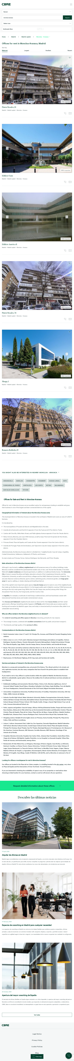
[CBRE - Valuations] (5, 1025)
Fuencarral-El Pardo (11, 485)
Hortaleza (27, 485)
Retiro (48, 485)
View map (39, 1056)
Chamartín (30, 481)
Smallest (48, 50)
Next (67, 79)
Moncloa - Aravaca (42, 37)
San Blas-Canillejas (11, 490)
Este (65, 481)
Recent (70, 50)
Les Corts (39, 485)
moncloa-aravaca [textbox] (8, 18)
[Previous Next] (37, 79)
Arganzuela (8, 481)
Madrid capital (26, 37)
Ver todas (37, 1015)
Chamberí (41, 481)
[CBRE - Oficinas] (6, 4)
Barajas (19, 481)
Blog (37, 1053)
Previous (7, 79)
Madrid (13, 37)
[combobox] (32, 17)
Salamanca (59, 485)
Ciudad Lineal (54, 481)
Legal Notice (37, 1034)
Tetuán (25, 490)
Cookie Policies (37, 1046)
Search (67, 18)
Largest (26, 50)
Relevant (5, 50)
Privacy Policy (37, 1040)
